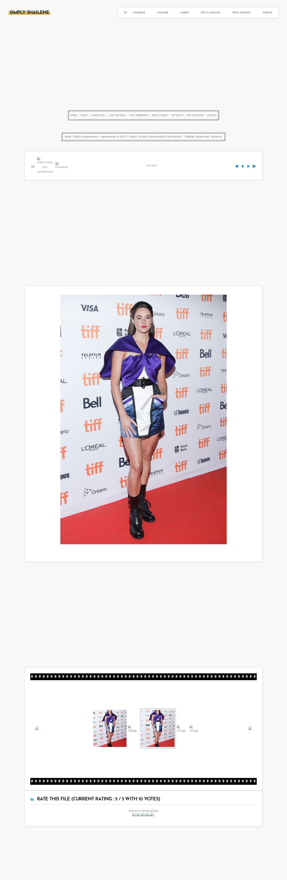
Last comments (138, 115)
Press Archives (242, 13)
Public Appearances (86, 136)
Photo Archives (210, 13)
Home (74, 115)
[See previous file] (242, 165)
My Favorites (195, 115)
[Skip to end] (254, 165)
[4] (148, 815)
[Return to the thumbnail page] (32, 165)
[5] (152, 815)
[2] (139, 815)
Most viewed (160, 115)
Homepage (139, 13)
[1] (134, 815)
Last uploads (117, 115)
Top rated (178, 115)
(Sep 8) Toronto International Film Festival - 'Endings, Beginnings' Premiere (175, 136)
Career (184, 13)
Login (84, 115)
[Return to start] (236, 165)
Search (212, 115)
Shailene (162, 13)
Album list (98, 115)
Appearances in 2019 (113, 136)
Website (267, 13)
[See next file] (248, 165)
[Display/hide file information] (45, 165)
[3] (143, 815)
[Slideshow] (61, 165)
